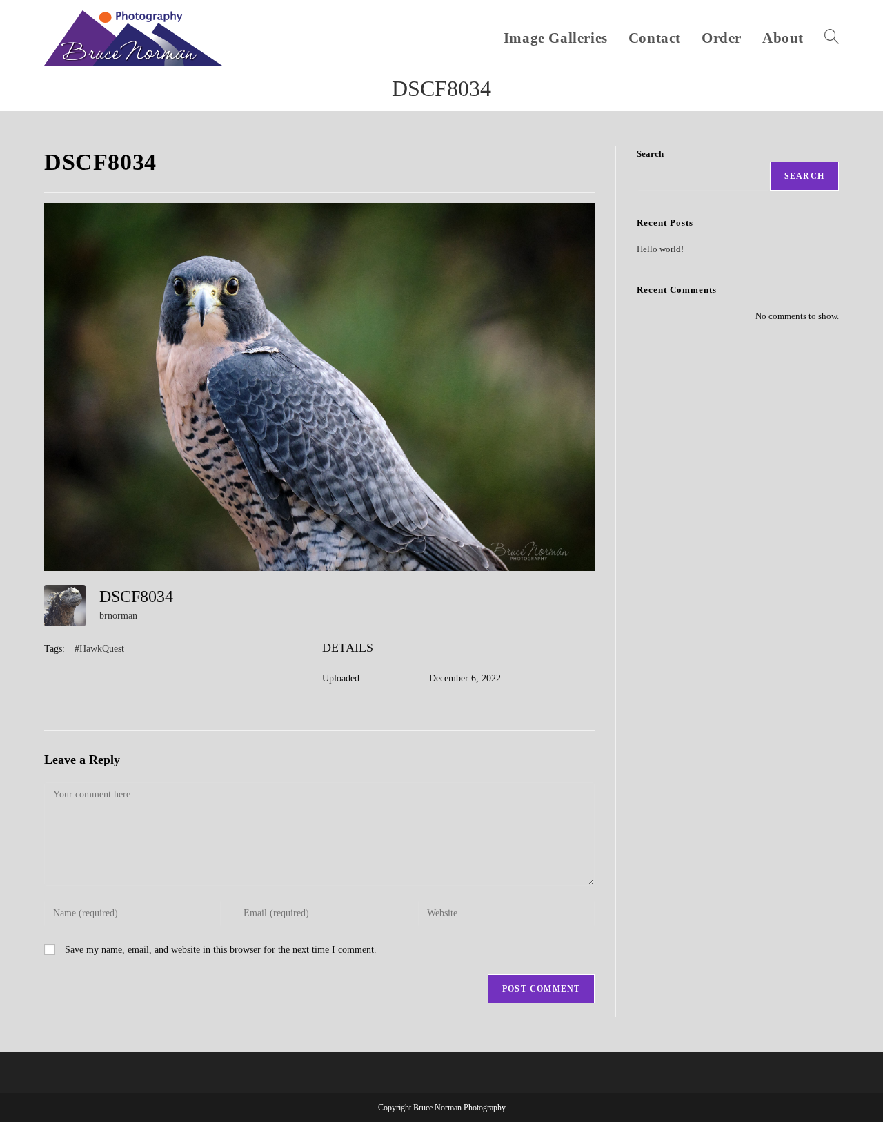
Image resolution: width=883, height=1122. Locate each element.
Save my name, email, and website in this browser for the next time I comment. (221, 950)
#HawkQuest (99, 649)
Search (650, 153)
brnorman (118, 615)
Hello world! (660, 249)
